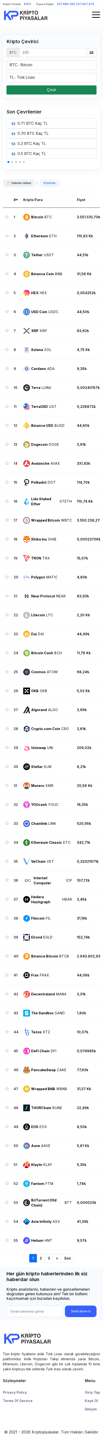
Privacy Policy (15, 1392)
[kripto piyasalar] (26, 15)
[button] (8, 162)
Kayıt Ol (91, 1401)
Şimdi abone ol (81, 1311)
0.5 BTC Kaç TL (31, 153)
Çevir (51, 90)
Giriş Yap (92, 1392)
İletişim (91, 1409)
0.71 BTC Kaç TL (32, 123)
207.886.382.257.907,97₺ (75, 4)
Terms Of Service (18, 1401)
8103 (27, 4)
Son (67, 1258)
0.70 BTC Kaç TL (32, 133)
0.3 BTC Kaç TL (31, 143)
